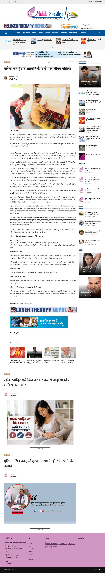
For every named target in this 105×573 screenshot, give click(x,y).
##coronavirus (63, 543)
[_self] (52, 54)
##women (71, 543)
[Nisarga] (43, 322)
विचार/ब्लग (64, 33)
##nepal (55, 547)
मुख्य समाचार (26, 33)
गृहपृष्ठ (18, 33)
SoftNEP (99, 570)
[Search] (99, 33)
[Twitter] (54, 570)
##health (48, 547)
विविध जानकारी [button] (73, 33)
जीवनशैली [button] (84, 33)
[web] (77, 26)
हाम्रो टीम (90, 2)
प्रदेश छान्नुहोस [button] (99, 2)
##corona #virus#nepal (51, 543)
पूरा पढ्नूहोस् (40, 449)
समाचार (34, 33)
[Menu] (6, 33)
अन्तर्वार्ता (47, 33)
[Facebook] (50, 570)
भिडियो (41, 33)
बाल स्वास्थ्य (55, 33)
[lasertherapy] (27, 26)
